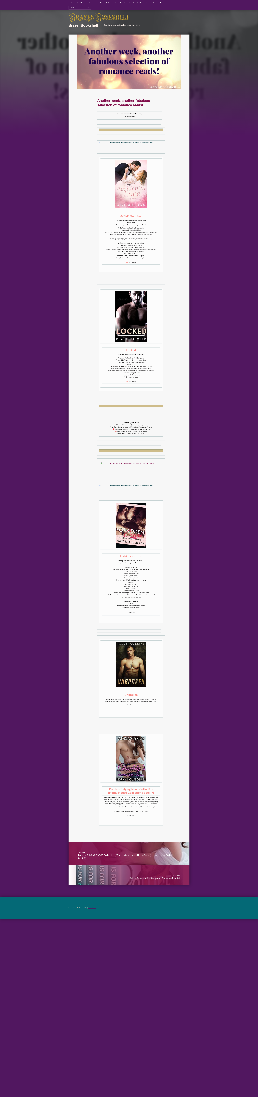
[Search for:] (80, 8)
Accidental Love (131, 216)
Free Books (161, 3)
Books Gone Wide (121, 3)
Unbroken (131, 694)
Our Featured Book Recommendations (81, 3)
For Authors (92, 908)
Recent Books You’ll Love (104, 3)
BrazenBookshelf (83, 25)
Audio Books (150, 3)
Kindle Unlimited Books (136, 3)
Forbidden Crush (131, 556)
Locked (131, 350)
